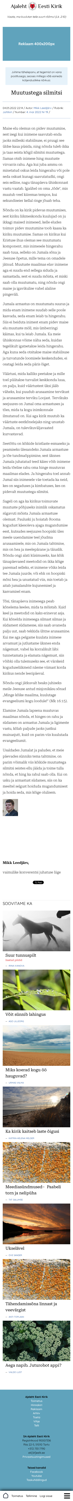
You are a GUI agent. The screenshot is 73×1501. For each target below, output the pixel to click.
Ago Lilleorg (16, 1021)
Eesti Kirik (50, 6)
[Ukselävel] (36, 1243)
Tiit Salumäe (16, 1199)
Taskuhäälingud (36, 1480)
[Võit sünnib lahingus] (36, 1009)
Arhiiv (36, 1413)
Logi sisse (46, 1496)
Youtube (36, 1476)
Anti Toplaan (16, 1316)
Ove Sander (15, 1255)
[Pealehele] (32, 9)
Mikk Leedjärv (43, 108)
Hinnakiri (36, 1405)
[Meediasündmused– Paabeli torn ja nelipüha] (36, 1181)
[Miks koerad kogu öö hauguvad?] (36, 1064)
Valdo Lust (15, 1372)
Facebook (36, 1471)
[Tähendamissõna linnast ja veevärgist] (36, 1298)
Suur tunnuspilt (20, 955)
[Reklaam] (36, 59)
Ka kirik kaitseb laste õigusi (32, 1131)
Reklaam (36, 1409)
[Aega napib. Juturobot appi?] (36, 1360)
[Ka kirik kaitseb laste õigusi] (36, 1126)
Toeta (36, 1417)
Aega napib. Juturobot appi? (33, 1365)
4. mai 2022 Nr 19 (37, 112)
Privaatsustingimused (36, 1456)
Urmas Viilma (16, 1082)
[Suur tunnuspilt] (36, 950)
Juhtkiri (7, 112)
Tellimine (31, 1496)
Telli (36, 1425)
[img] (67, 1495)
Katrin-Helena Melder (21, 1138)
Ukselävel (14, 1248)
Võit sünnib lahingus (25, 1014)
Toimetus (36, 1401)
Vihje (36, 1421)
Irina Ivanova (16, 965)
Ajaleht (19, 6)
